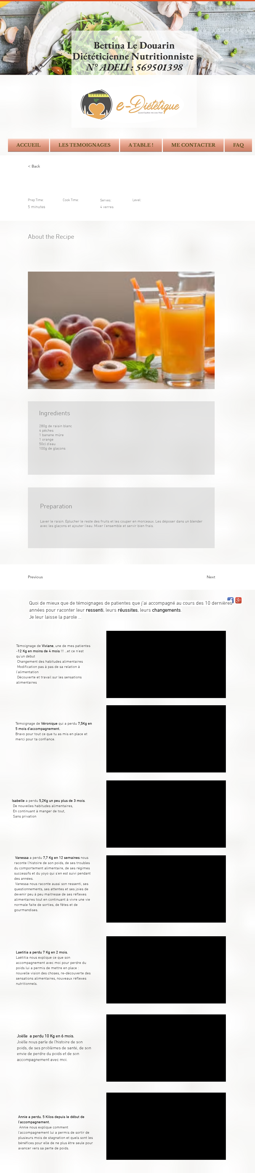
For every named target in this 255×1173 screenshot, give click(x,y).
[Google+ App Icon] (238, 600)
